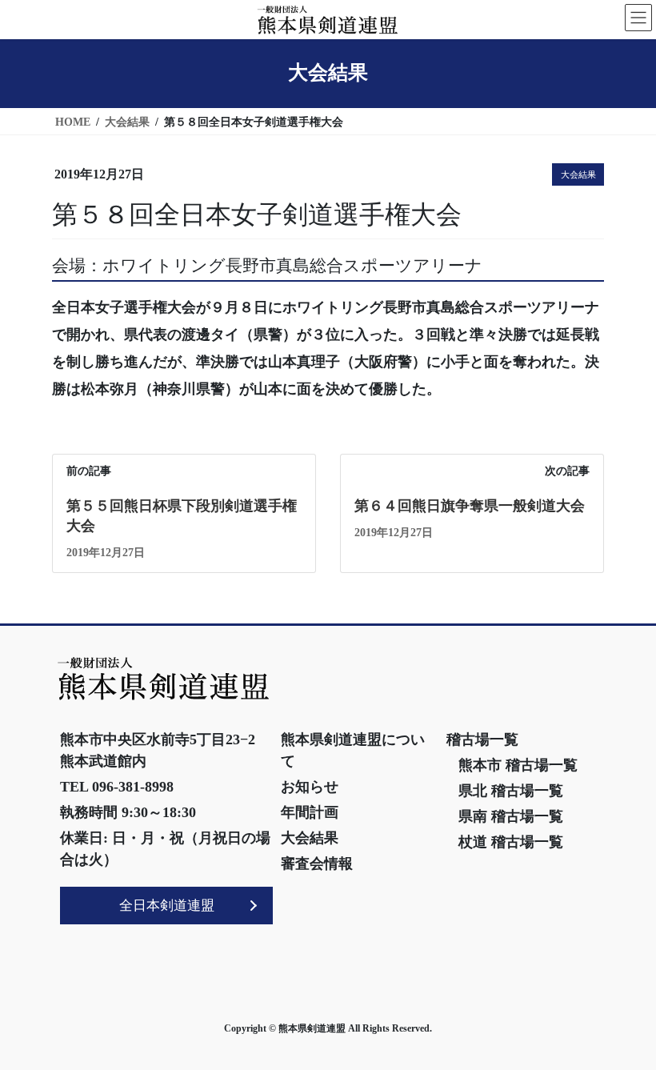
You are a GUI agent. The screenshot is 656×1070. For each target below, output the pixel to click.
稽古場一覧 (482, 739)
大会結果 (578, 174)
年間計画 (309, 812)
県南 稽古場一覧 (510, 816)
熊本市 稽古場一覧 (518, 765)
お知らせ (309, 787)
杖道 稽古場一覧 (510, 842)
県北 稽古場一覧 (510, 791)
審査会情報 (317, 864)
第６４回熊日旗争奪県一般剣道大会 (469, 506)
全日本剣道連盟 (166, 905)
